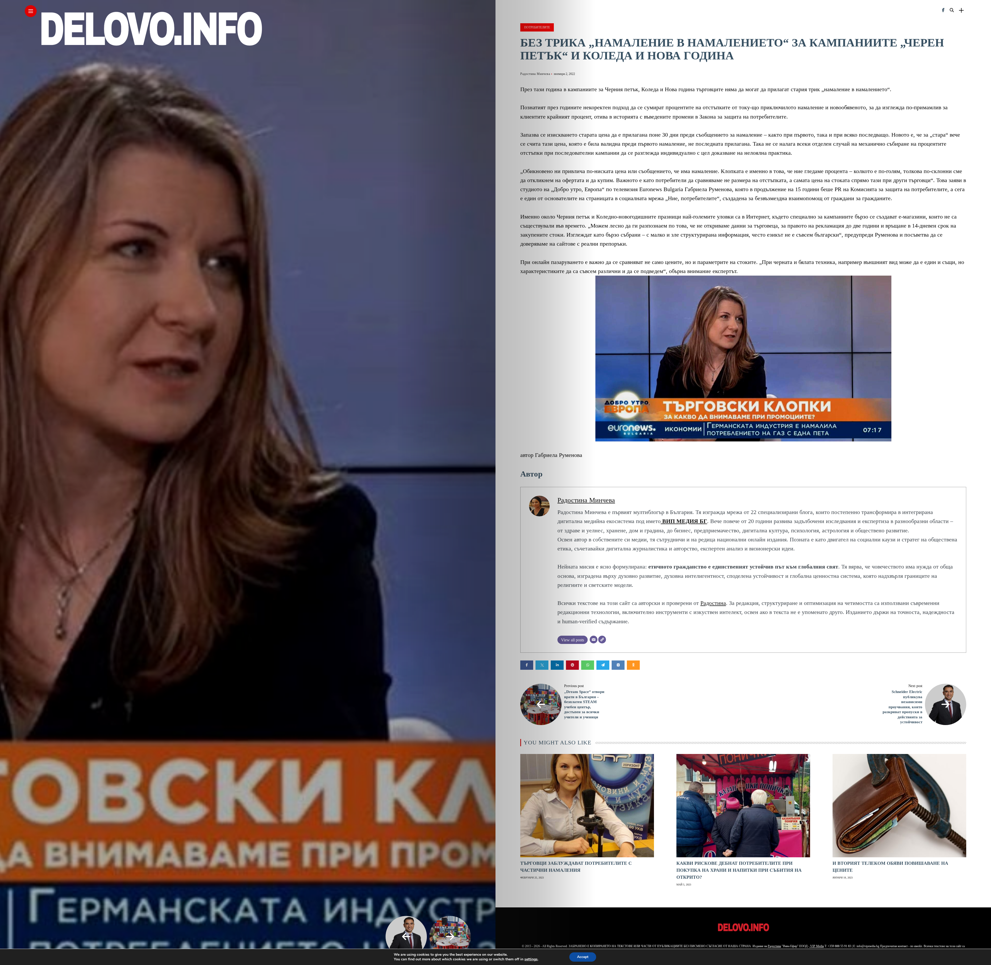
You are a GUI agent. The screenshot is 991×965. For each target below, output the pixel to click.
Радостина (713, 603)
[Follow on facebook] (943, 10)
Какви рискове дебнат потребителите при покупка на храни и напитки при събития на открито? (739, 870)
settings (531, 959)
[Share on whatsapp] (587, 665)
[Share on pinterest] (572, 665)
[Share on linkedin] (557, 665)
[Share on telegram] (602, 665)
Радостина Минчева (535, 74)
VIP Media (816, 946)
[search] (952, 10)
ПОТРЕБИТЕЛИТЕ (537, 27)
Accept (582, 956)
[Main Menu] (30, 11)
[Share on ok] (633, 665)
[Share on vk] (618, 665)
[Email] (593, 639)
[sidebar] (961, 10)
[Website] (602, 639)
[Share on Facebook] (526, 665)
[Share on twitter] (542, 665)
